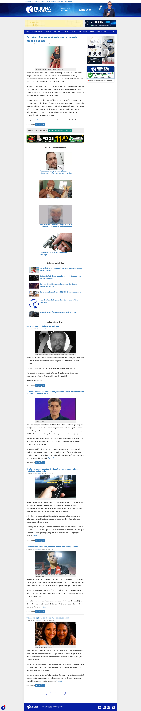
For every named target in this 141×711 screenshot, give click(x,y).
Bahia (39, 44)
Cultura (85, 31)
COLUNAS (98, 31)
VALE (55, 31)
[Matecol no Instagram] (55, 139)
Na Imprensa (41, 1)
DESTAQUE (39, 620)
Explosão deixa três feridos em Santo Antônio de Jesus (58, 312)
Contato (48, 1)
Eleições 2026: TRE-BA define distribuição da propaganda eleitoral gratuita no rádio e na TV (52, 470)
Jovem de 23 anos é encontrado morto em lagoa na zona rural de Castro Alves (61, 269)
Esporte (92, 31)
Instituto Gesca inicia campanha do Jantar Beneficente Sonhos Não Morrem (58, 285)
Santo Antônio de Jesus (37, 31)
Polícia (66, 31)
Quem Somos (27, 1)
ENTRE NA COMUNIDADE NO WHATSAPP (60, 130)
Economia (73, 31)
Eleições (39, 473)
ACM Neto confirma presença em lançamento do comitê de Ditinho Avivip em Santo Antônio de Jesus (55, 393)
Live (105, 31)
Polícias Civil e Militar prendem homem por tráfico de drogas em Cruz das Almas (60, 277)
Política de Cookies (68, 1)
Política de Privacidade (57, 1)
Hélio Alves (35, 1)
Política (60, 31)
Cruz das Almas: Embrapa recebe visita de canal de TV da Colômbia (59, 301)
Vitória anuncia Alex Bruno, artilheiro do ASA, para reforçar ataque (52, 547)
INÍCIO (28, 31)
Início (43, 706)
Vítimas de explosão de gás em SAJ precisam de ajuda (48, 618)
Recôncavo (48, 31)
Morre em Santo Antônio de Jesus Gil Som (43, 326)
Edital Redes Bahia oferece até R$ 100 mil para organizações (60, 292)
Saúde (79, 31)
